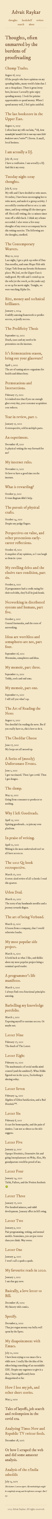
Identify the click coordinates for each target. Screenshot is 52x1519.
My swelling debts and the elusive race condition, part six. (25, 572)
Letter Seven (15, 1088)
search (21, 24)
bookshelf (27, 20)
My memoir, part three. (23, 667)
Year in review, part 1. (21, 417)
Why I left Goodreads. (21, 813)
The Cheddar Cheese (21, 738)
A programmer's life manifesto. (20, 978)
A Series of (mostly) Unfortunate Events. (20, 761)
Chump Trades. (16, 68)
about (31, 24)
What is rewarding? (19, 487)
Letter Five (14, 1142)
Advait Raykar (26, 12)
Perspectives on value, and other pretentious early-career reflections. (24, 538)
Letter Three (15, 1196)
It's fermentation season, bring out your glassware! (24, 356)
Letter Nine (14, 1035)
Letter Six (13, 1113)
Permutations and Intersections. (18, 386)
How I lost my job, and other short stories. (22, 1390)
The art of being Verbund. (24, 917)
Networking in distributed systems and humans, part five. (25, 607)
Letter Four (14, 1171)
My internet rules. (18, 462)
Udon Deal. (14, 892)
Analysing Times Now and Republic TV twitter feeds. (25, 1431)
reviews (39, 20)
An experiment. (16, 437)
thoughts (13, 20)
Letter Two (14, 1220)
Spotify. (11, 1316)
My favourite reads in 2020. (25, 1270)
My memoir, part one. (21, 688)
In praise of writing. (20, 838)
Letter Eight (15, 1055)
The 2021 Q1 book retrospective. (19, 865)
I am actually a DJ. (19, 152)
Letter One (13, 1249)
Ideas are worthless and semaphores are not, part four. (23, 642)
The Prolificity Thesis (21, 328)
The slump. (13, 788)
